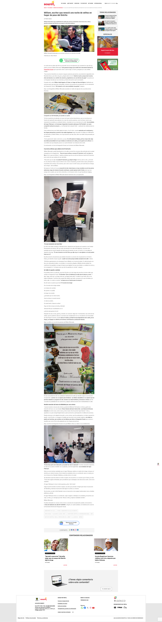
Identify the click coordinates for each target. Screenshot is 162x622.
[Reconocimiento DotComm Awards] (119, 607)
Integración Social (48, 69)
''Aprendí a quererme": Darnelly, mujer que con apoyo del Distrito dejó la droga (55, 558)
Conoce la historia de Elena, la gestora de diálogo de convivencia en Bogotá (111, 17)
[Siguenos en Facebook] (82, 608)
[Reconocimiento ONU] (115, 607)
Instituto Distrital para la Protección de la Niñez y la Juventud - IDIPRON (63, 517)
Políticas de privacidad (31, 618)
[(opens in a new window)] (76, 530)
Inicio (45, 7)
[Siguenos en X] (88, 608)
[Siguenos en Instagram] (90, 608)
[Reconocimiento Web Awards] (125, 607)
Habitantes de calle (50, 510)
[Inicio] (49, 3)
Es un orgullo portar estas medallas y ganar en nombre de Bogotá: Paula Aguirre (111, 29)
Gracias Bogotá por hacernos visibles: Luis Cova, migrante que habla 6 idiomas (105, 558)
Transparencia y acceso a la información (67, 608)
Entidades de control (62, 603)
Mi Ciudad (50, 7)
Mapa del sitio (21, 618)
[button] (70, 530)
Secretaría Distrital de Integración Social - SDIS (80, 514)
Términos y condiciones (42, 618)
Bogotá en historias (58, 7)
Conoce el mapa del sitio (63, 601)
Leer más (65, 565)
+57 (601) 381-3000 (50, 606)
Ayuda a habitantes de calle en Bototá (67, 510)
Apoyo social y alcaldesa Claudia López (55, 514)
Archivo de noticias (62, 606)
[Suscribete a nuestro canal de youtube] (93, 608)
